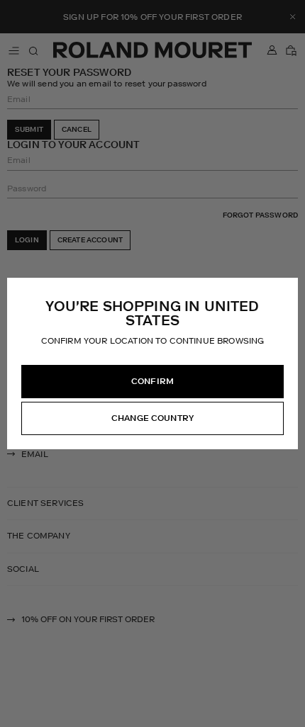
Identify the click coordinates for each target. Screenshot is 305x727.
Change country (152, 418)
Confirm (152, 381)
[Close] (286, 289)
